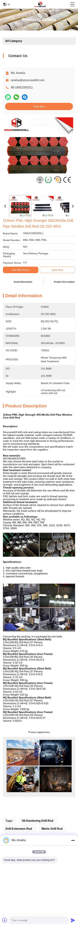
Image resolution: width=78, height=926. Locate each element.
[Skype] (24, 97)
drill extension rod (18, 828)
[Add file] (4, 920)
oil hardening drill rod (37, 820)
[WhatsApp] (8, 97)
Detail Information (23, 282)
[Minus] (73, 840)
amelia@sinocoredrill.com (27, 80)
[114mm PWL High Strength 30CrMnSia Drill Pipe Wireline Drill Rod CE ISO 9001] (38, 154)
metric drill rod (52, 828)
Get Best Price (20, 270)
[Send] (73, 920)
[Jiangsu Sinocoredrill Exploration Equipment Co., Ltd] (40, 4)
